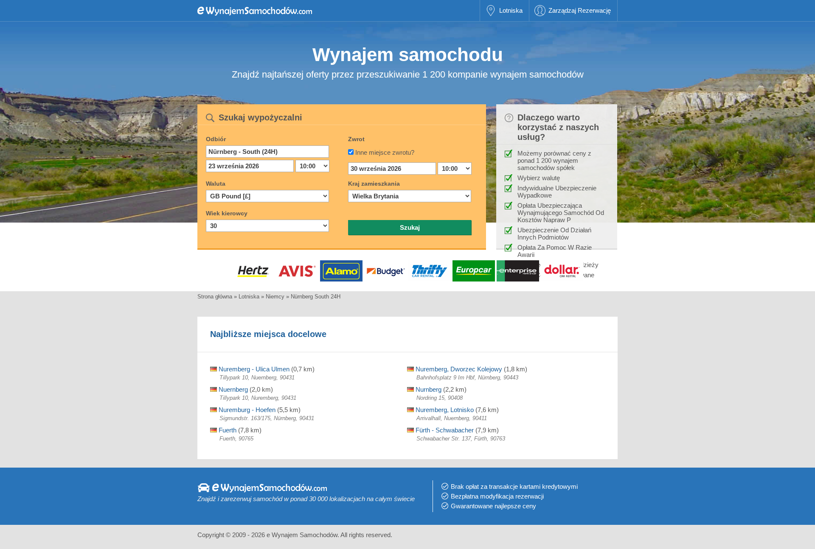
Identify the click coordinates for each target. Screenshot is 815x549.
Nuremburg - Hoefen (246, 409)
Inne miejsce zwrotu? (384, 152)
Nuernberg (232, 389)
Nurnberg (427, 389)
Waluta (215, 183)
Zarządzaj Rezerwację (579, 10)
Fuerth (226, 430)
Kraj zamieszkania (374, 183)
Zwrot (356, 139)
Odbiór (216, 139)
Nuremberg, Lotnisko (444, 409)
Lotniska (511, 10)
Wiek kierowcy (226, 213)
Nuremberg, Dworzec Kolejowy (458, 369)
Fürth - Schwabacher (444, 430)
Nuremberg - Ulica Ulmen (253, 369)
